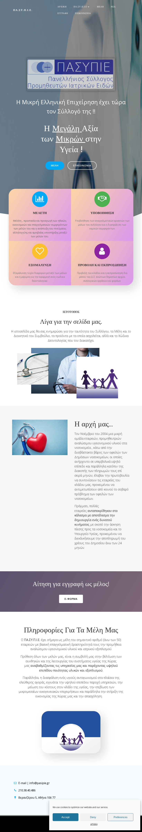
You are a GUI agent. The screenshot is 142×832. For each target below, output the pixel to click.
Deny (93, 817)
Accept (65, 817)
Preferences (120, 817)
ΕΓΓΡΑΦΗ (62, 13)
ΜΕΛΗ (100, 6)
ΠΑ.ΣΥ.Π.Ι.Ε (80, 6)
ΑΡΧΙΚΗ (93, 824)
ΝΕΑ (113, 6)
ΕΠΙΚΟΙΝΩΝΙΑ (83, 13)
